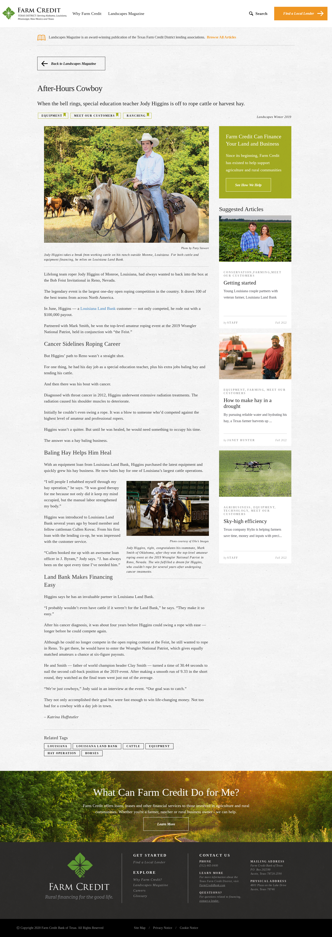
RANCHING (136, 115)
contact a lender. (209, 900)
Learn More (166, 824)
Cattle (133, 746)
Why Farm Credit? (147, 879)
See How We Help (248, 185)
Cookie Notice (189, 928)
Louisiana (58, 746)
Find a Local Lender (298, 13)
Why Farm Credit (86, 13)
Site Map (139, 928)
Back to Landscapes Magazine (73, 64)
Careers (139, 890)
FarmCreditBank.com (212, 885)
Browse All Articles (221, 37)
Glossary (140, 896)
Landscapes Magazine (126, 13)
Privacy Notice (162, 928)
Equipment (159, 746)
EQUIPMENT (52, 115)
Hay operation (62, 753)
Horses (92, 753)
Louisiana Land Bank (98, 308)
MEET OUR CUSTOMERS (94, 115)
